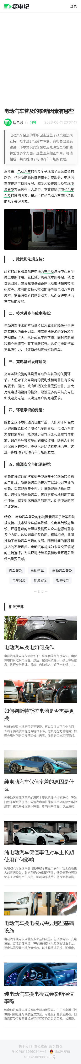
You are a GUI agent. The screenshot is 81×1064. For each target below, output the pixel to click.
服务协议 (56, 1046)
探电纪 (18, 122)
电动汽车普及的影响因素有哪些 (39, 111)
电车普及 (19, 580)
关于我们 (25, 1046)
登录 (73, 6)
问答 (33, 122)
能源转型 (62, 580)
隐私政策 (40, 1046)
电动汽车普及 (62, 571)
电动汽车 (24, 171)
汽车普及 (47, 271)
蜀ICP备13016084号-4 (29, 1051)
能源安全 (23, 464)
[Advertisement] (40, 58)
